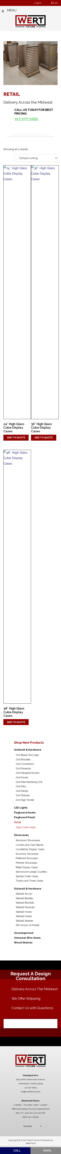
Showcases (21, 835)
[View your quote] (46, 3)
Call (17, 1150)
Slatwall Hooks (24, 911)
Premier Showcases (26, 862)
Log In (37, 3)
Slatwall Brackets (25, 902)
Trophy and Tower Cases (29, 880)
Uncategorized (23, 932)
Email (47, 1150)
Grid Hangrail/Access (27, 773)
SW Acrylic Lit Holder (27, 925)
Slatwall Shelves (24, 920)
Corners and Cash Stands (29, 845)
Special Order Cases (27, 876)
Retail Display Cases (27, 867)
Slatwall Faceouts (25, 907)
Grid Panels (22, 791)
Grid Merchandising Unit (29, 782)
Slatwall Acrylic (24, 893)
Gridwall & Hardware (27, 749)
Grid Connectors (25, 764)
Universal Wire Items (27, 937)
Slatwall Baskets (24, 898)
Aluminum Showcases (28, 840)
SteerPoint (30, 1143)
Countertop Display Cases (30, 849)
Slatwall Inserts (24, 916)
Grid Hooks (22, 777)
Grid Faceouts (23, 768)
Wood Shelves (23, 942)
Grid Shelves (23, 795)
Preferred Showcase (27, 858)
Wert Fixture (30, 21)
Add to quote (16, 437)
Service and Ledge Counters (31, 871)
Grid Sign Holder (25, 800)
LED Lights (21, 807)
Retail (17, 822)
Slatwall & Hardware (27, 888)
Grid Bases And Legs (27, 755)
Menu (11, 10)
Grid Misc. (21, 786)
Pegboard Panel (24, 817)
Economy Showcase (27, 853)
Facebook (27, 1126)
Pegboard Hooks (25, 812)
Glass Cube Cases (26, 827)
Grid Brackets (23, 759)
